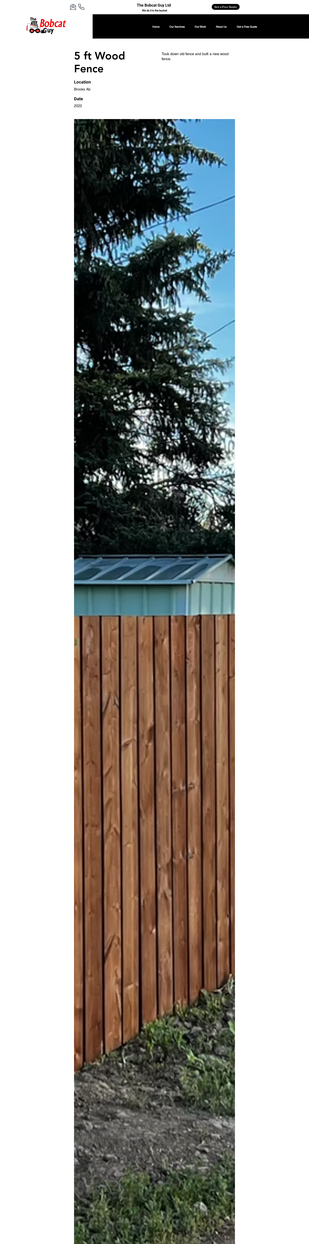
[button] (177, 26)
